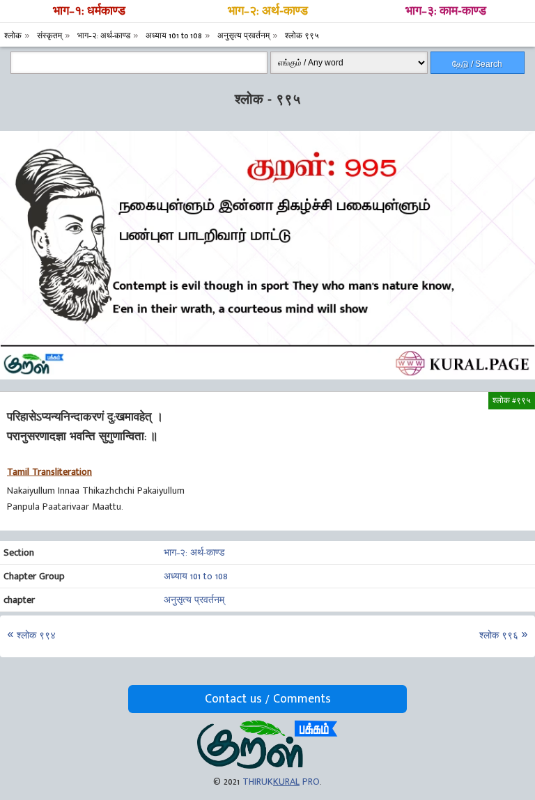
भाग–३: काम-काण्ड (445, 11)
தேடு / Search (477, 64)
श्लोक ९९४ (36, 635)
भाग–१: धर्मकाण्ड (89, 11)
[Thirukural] (267, 766)
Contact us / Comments (268, 699)
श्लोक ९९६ (498, 635)
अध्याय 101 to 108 (196, 576)
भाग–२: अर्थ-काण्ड (268, 11)
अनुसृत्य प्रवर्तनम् (194, 600)
